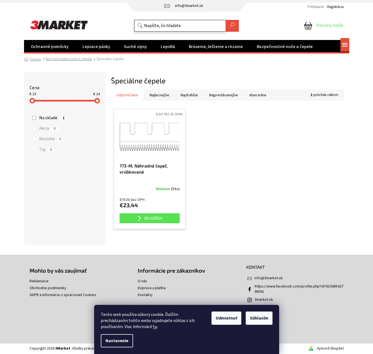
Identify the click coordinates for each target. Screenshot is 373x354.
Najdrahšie (189, 95)
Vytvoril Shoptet (330, 348)
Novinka (50, 139)
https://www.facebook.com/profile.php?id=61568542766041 (299, 289)
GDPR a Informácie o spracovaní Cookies (63, 295)
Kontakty (145, 295)
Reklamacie (39, 281)
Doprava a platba (152, 288)
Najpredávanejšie (223, 95)
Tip (45, 149)
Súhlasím (259, 318)
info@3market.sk (269, 278)
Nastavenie (116, 341)
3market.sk (264, 299)
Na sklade (52, 118)
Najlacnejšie (159, 95)
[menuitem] (50, 46)
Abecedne (257, 95)
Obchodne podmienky (48, 288)
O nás (142, 281)
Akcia (47, 128)
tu (155, 327)
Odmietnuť (226, 318)
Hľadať (232, 26)
